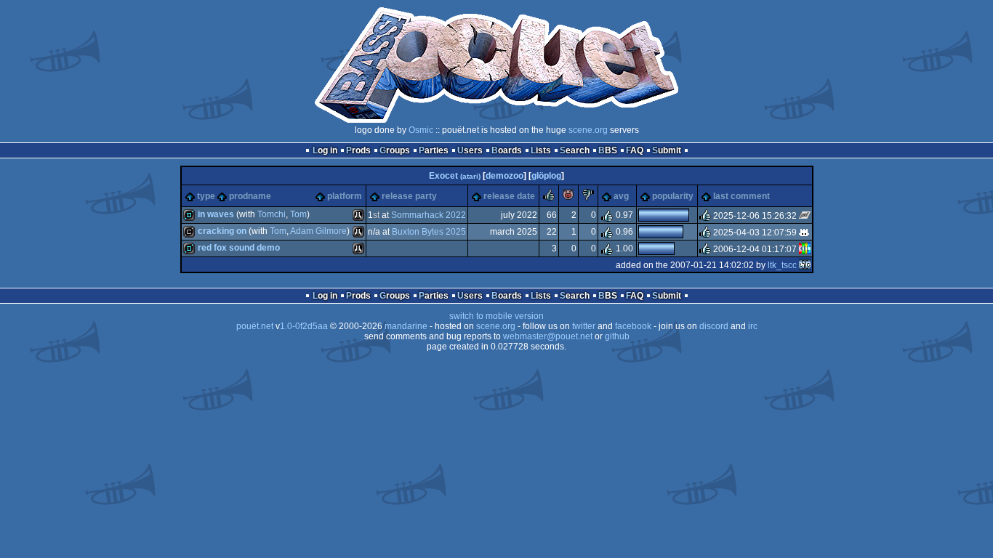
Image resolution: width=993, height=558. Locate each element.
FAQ (634, 150)
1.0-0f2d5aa (304, 326)
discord (713, 326)
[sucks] (588, 198)
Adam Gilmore (318, 231)
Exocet (455, 176)
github (617, 336)
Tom (298, 214)
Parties (434, 150)
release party (409, 196)
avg (621, 196)
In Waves (216, 214)
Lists (541, 150)
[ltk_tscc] (805, 265)
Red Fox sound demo (239, 248)
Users (470, 150)
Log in (325, 150)
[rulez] (549, 198)
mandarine (406, 326)
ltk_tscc (782, 265)
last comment (741, 196)
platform (344, 196)
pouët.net (254, 326)
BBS (607, 150)
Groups (394, 150)
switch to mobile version (496, 316)
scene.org (588, 130)
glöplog (546, 176)
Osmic (421, 130)
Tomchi (271, 214)
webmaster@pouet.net (547, 336)
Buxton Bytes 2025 (429, 232)
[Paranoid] (805, 216)
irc (752, 326)
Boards (506, 150)
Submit (666, 150)
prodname (250, 196)
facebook (633, 326)
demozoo (504, 176)
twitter (583, 326)
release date (509, 196)
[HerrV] (805, 232)
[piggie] (568, 198)
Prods (358, 150)
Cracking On (222, 231)
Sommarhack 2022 (428, 215)
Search (575, 150)
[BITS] (805, 249)
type (206, 196)
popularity (673, 196)
